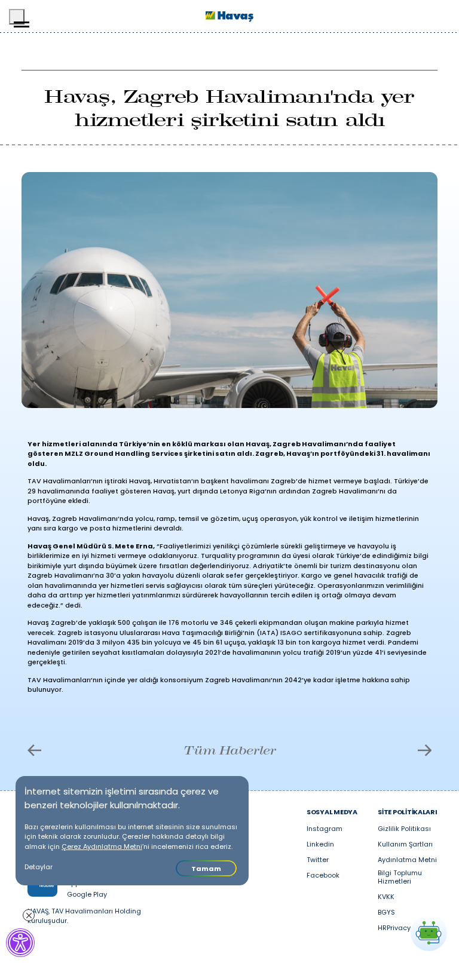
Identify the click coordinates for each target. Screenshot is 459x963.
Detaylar (39, 867)
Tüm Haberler (229, 750)
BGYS (386, 913)
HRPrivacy (394, 928)
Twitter (318, 860)
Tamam (206, 868)
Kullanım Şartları (405, 845)
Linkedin (320, 845)
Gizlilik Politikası (404, 829)
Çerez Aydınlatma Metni (102, 846)
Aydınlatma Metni (407, 860)
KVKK (386, 897)
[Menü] (17, 16)
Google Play (87, 895)
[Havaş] (229, 16)
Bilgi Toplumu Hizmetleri (400, 877)
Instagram (324, 829)
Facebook (323, 876)
